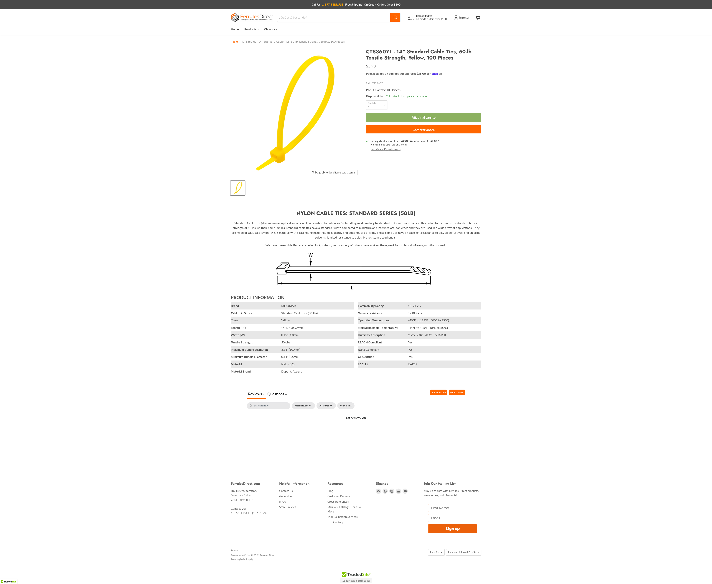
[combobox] (333, 17)
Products (250, 29)
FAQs (282, 501)
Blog (330, 490)
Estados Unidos (462, 552)
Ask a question (438, 392)
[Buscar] (395, 17)
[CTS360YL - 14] (237, 188)
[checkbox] (346, 405)
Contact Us (286, 490)
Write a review (457, 392)
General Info (286, 496)
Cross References (338, 501)
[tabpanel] (356, 430)
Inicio (234, 41)
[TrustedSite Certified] (356, 576)
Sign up (453, 528)
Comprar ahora (424, 130)
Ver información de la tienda (385, 149)
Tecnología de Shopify (242, 559)
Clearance (270, 29)
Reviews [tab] (256, 394)
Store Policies (287, 507)
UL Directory (335, 522)
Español (434, 552)
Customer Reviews (338, 496)
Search (234, 550)
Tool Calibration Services (342, 516)
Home (235, 29)
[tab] (277, 394)
